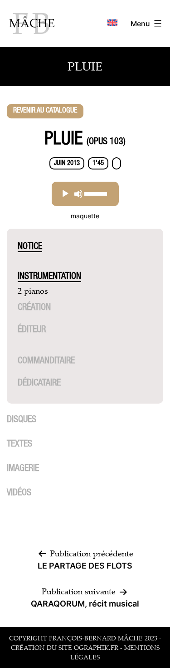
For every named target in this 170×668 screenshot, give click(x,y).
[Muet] (78, 193)
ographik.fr (96, 647)
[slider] (95, 194)
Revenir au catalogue (45, 111)
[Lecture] (65, 193)
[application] (85, 194)
